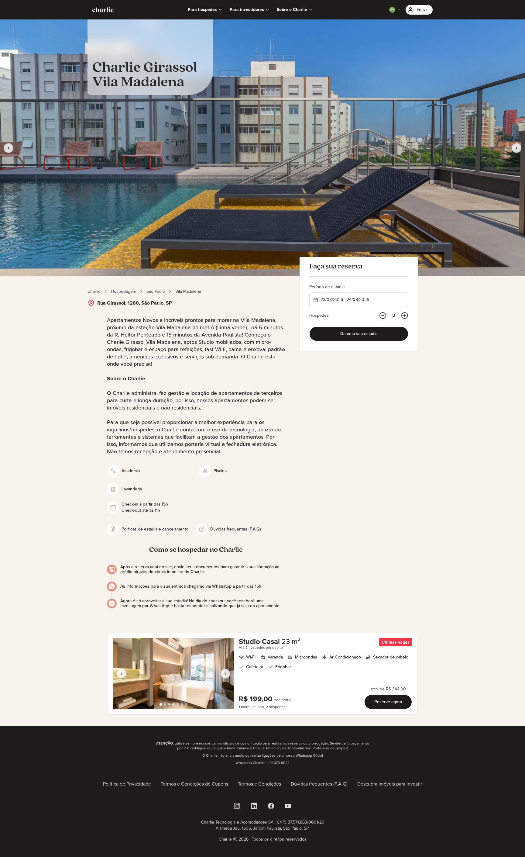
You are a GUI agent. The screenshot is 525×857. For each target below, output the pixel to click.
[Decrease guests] (382, 315)
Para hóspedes (202, 10)
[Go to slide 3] (169, 704)
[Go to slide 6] (182, 704)
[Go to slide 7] (186, 704)
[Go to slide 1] (161, 704)
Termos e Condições (259, 783)
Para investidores (247, 10)
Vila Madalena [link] (188, 292)
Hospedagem (123, 292)
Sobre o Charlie (292, 10)
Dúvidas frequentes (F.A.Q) (319, 783)
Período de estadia (327, 287)
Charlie (94, 292)
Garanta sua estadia (358, 333)
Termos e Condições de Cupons (194, 783)
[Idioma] (395, 9)
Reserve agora (388, 702)
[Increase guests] (404, 315)
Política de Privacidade (127, 783)
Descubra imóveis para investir (389, 783)
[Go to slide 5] (178, 704)
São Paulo (155, 292)
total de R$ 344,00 (388, 689)
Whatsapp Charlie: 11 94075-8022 (262, 762)
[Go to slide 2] (165, 704)
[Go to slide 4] (173, 704)
